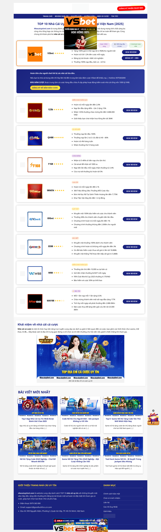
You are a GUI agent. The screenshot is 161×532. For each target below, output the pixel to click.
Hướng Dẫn (89, 16)
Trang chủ (47, 16)
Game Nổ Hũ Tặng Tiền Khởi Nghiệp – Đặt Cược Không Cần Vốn (80, 460)
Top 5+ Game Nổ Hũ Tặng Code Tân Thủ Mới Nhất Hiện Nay (123, 420)
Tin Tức (114, 16)
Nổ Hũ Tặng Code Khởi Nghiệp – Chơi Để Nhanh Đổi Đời (38, 460)
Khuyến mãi (76, 16)
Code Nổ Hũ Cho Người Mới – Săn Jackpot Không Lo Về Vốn (80, 420)
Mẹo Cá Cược (103, 16)
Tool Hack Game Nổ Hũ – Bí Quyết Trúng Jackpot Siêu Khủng (123, 460)
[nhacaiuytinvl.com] (80, 8)
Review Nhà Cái (61, 16)
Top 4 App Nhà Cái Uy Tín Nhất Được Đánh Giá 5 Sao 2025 (38, 420)
